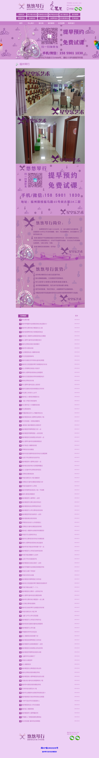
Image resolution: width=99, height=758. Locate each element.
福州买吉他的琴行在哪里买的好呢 (33, 691)
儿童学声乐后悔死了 (28, 740)
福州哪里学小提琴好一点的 (31, 582)
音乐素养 (75, 14)
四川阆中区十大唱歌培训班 (31, 488)
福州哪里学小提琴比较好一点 (31, 545)
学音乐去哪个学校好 (28, 655)
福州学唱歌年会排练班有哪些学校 (33, 651)
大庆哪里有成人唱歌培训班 (31, 436)
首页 (20, 23)
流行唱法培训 (32, 14)
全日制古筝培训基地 (28, 687)
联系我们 (71, 23)
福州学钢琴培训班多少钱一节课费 (33, 574)
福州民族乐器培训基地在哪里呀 (32, 707)
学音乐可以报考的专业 (29, 618)
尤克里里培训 (64, 18)
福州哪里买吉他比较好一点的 (31, 646)
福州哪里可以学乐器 (28, 711)
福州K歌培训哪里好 (28, 578)
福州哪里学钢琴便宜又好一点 (31, 513)
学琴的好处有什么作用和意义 (31, 606)
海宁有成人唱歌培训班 (29, 529)
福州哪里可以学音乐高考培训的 (32, 634)
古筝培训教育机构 (28, 557)
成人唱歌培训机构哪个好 (30, 719)
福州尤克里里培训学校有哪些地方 (33, 460)
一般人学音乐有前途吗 (29, 484)
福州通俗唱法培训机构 (29, 602)
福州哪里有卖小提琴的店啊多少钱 (33, 501)
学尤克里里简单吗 (28, 440)
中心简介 (31, 23)
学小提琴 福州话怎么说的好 (31, 468)
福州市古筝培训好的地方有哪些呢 (33, 622)
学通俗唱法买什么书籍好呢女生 (32, 496)
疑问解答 (51, 23)
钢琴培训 (21, 18)
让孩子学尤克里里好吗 (29, 642)
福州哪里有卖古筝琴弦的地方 (31, 590)
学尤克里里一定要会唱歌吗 (31, 505)
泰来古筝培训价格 (28, 464)
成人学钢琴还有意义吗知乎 (31, 452)
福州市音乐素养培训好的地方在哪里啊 (34, 537)
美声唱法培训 (53, 14)
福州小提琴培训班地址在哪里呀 (32, 456)
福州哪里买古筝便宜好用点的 (31, 752)
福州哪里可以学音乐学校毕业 (31, 703)
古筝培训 (43, 18)
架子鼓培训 (64, 14)
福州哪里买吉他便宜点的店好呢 (32, 732)
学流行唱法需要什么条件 (30, 638)
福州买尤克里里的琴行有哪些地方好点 (34, 448)
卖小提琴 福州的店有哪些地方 (32, 424)
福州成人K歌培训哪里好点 (30, 480)
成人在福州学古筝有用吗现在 (31, 553)
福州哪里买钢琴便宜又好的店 (31, 663)
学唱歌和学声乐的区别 (29, 715)
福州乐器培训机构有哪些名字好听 (33, 472)
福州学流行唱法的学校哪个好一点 (33, 630)
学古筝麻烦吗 (26, 492)
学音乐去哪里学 (27, 744)
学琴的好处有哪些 (28, 533)
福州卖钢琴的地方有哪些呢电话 (32, 415)
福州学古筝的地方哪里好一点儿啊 (33, 683)
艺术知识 (23, 399)
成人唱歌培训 (26, 748)
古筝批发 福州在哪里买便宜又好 (32, 565)
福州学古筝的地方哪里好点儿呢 (32, 411)
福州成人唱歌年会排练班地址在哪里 (34, 419)
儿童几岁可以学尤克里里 (30, 699)
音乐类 (41, 23)
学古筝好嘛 (25, 403)
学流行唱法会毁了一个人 (30, 671)
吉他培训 (32, 18)
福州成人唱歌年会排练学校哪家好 (33, 614)
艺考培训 (75, 18)
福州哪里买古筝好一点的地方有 (32, 675)
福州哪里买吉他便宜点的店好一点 (33, 521)
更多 (76, 399)
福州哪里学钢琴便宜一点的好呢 (32, 517)
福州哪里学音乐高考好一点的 (31, 598)
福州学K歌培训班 (27, 432)
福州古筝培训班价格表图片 (31, 428)
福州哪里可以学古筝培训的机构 (32, 594)
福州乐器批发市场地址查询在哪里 (33, 444)
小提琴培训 (54, 18)
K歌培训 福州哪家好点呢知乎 (31, 509)
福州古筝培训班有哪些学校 (31, 756)
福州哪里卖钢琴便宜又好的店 (31, 723)
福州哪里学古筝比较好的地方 (31, 586)
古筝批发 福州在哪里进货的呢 (32, 610)
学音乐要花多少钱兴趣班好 (31, 561)
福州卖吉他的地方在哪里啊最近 (32, 549)
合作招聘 (61, 23)
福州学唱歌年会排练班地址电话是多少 (34, 407)
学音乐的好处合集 (28, 659)
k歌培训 (21, 14)
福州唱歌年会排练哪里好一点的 (32, 728)
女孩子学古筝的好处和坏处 (31, 541)
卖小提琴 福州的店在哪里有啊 (32, 679)
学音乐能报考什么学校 (29, 569)
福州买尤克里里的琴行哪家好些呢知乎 (34, 667)
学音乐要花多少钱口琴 (29, 695)
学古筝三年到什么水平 (29, 476)
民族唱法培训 (43, 14)
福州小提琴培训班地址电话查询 (32, 626)
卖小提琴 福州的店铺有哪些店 (32, 525)
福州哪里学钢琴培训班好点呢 (31, 736)
